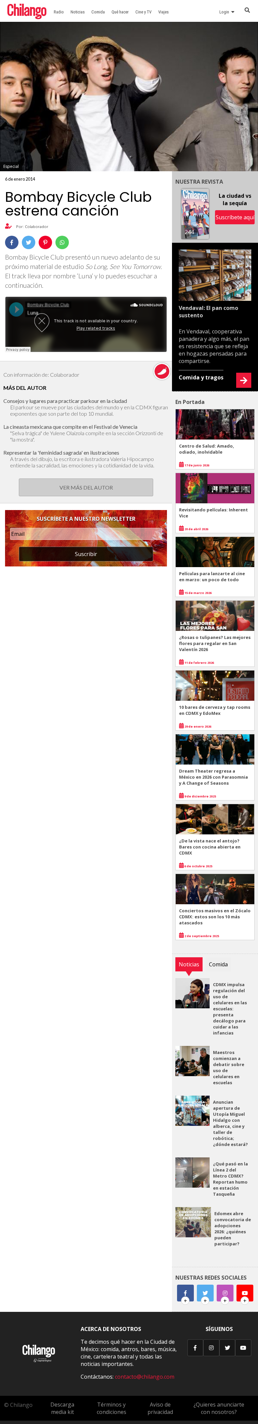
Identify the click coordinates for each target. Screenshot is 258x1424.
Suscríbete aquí (235, 217)
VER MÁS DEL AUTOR (86, 487)
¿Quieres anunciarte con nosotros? (219, 1408)
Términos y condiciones (111, 1408)
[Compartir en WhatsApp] (62, 242)
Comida (98, 11)
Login (225, 11)
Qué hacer (120, 11)
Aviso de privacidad (160, 1408)
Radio (59, 11)
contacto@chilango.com (144, 1376)
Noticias (78, 11)
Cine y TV (143, 11)
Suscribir (86, 554)
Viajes (163, 11)
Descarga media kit (62, 1408)
